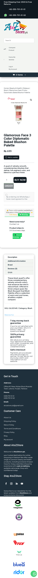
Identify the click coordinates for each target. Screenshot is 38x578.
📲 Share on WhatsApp (17, 236)
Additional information (17, 261)
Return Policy (9, 425)
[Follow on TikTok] (27, 483)
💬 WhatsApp (23, 214)
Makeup (26, 88)
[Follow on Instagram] (11, 483)
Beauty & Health (16, 88)
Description (12, 257)
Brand (10, 265)
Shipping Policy (10, 421)
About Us (7, 418)
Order (9, 185)
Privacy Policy (9, 432)
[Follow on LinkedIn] (16, 483)
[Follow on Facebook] (6, 483)
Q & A (10, 272)
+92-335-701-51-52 (17, 15)
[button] (31, 100)
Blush (6, 90)
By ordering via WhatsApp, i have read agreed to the (18, 198)
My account (8, 440)
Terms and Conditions (12, 429)
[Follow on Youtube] (22, 483)
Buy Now (20, 179)
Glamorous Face (9, 315)
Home (6, 88)
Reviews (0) (12, 269)
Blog (5, 436)
